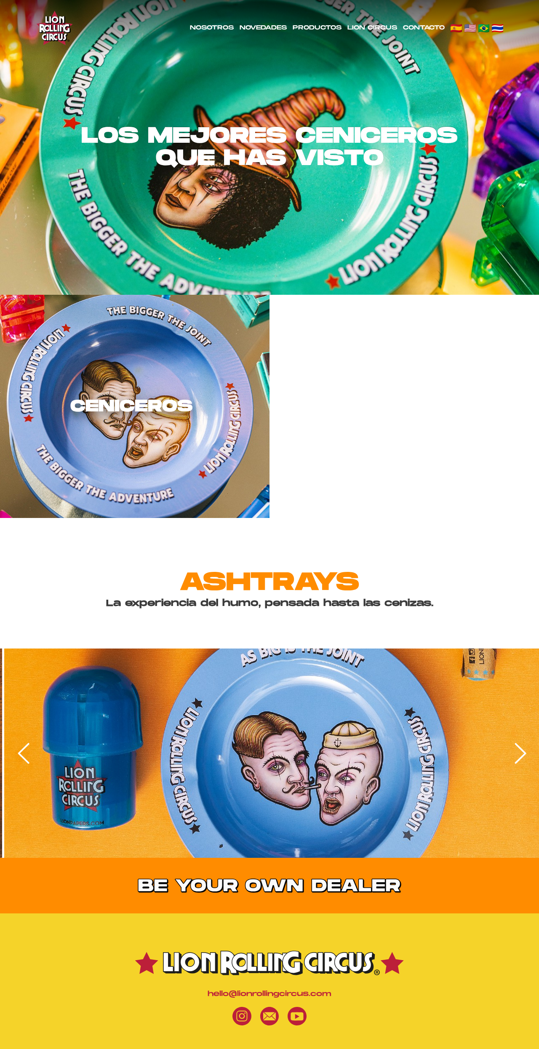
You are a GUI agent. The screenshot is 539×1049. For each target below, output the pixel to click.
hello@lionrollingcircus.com (269, 994)
